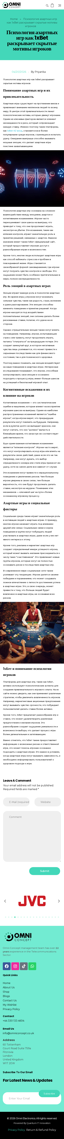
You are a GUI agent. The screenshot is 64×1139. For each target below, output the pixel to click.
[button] (5, 901)
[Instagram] (15, 966)
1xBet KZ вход (14, 130)
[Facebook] (7, 966)
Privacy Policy (16, 1129)
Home (14, 19)
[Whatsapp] (32, 966)
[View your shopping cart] (53, 5)
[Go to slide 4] (15, 917)
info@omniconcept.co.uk (18, 1033)
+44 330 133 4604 (13, 1020)
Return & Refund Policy (41, 1129)
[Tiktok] (24, 966)
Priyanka (40, 71)
